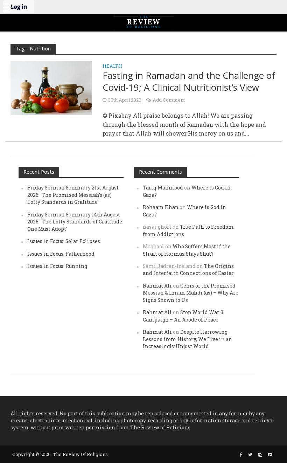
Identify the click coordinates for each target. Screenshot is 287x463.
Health (112, 66)
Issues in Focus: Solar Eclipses (63, 241)
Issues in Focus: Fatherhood (60, 253)
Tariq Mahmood (163, 187)
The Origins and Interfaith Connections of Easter (188, 269)
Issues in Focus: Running (57, 266)
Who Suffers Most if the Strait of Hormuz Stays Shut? (187, 250)
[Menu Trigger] (7, 7)
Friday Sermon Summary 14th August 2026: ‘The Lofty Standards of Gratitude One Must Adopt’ (74, 221)
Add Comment (169, 100)
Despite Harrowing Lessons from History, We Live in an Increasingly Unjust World (187, 339)
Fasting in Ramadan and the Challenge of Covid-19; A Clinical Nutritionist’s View (189, 81)
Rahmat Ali (157, 285)
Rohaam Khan (160, 207)
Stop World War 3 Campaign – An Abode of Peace (183, 316)
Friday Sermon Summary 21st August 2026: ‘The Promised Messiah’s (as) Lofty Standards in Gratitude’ (73, 194)
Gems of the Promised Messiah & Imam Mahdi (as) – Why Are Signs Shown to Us (190, 292)
